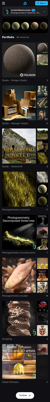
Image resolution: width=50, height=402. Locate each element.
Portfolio (23, 395)
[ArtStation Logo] (25, 3)
